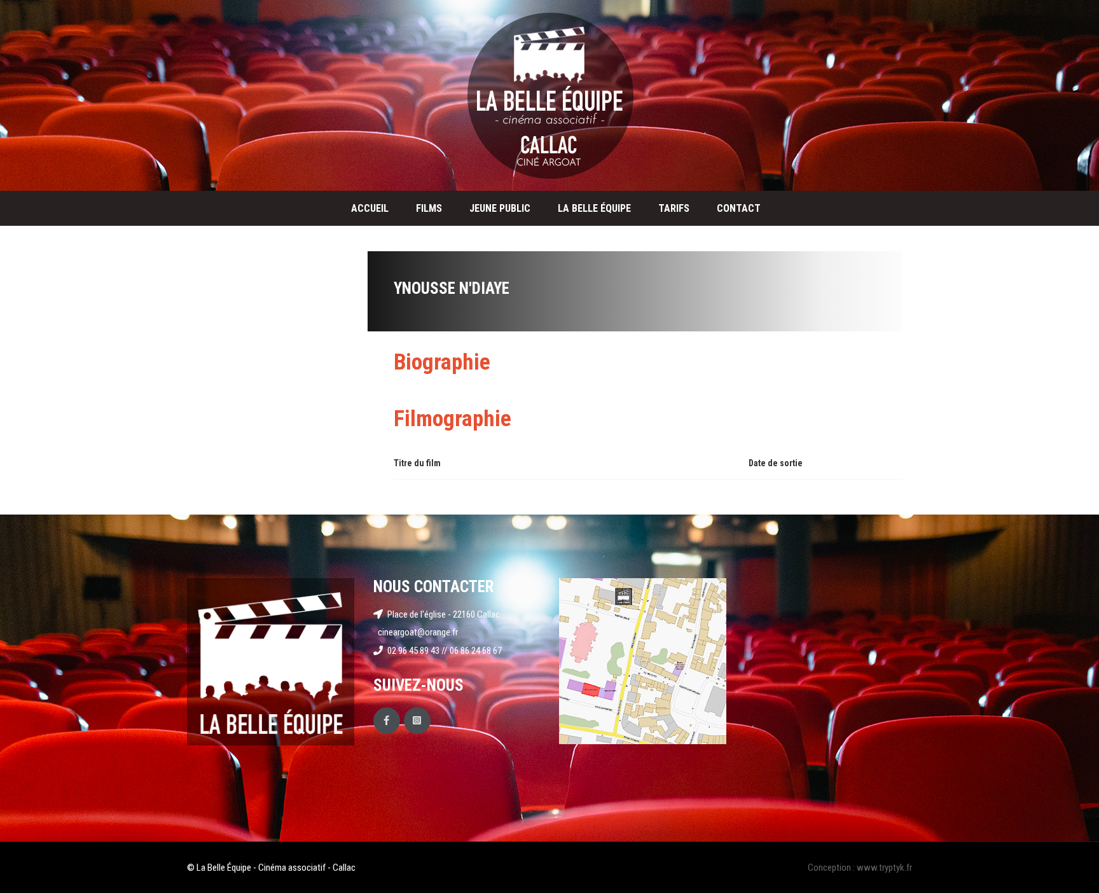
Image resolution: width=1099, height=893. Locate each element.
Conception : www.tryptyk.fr (860, 867)
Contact (739, 208)
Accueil (370, 208)
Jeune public (499, 208)
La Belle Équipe (594, 208)
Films (429, 208)
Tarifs (673, 208)
